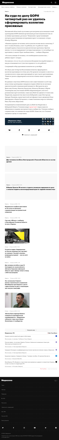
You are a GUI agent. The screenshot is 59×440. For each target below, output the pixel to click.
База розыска (5, 420)
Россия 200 (5, 416)
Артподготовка (32, 7)
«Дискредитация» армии (44, 7)
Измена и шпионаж (21, 7)
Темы (3, 385)
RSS (3, 398)
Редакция (4, 394)
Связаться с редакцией (30, 135)
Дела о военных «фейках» (8, 7)
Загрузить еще (31, 330)
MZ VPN (4, 411)
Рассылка (4, 403)
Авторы (3, 389)
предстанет (33, 107)
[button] (55, 2)
